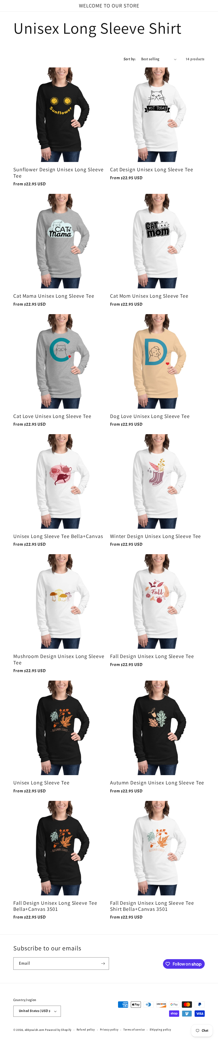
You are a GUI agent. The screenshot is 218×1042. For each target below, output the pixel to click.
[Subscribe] (103, 963)
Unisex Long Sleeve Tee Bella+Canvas (58, 536)
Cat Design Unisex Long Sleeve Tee (151, 169)
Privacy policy (109, 1029)
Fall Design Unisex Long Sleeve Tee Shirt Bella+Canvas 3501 (152, 906)
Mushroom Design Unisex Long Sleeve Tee (58, 659)
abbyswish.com (34, 1030)
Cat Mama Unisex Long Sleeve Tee (53, 296)
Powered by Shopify (58, 1030)
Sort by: (130, 59)
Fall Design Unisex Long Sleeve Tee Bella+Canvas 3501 (55, 906)
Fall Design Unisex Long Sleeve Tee (152, 656)
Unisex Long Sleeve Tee (41, 783)
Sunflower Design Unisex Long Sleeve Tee (58, 172)
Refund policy (86, 1029)
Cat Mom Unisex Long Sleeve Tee (149, 296)
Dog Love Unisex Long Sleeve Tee (150, 416)
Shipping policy (160, 1029)
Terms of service (134, 1029)
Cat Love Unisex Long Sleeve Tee (52, 416)
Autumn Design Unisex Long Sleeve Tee (157, 783)
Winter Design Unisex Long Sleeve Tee (155, 536)
